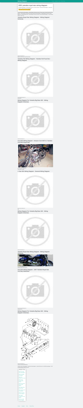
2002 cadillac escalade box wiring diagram (22, 396)
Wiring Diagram (22, 1)
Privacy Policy (63, 1)
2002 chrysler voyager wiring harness (21, 380)
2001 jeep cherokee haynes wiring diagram (22, 384)
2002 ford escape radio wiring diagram (22, 372)
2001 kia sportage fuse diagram (21, 375)
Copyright (56, 1)
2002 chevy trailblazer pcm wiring (22, 377)
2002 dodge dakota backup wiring (22, 388)
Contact (53, 1)
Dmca (59, 1)
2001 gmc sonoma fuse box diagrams (21, 393)
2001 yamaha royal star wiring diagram (24, 9)
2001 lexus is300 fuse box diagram (21, 399)
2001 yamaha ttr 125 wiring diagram (22, 390)
